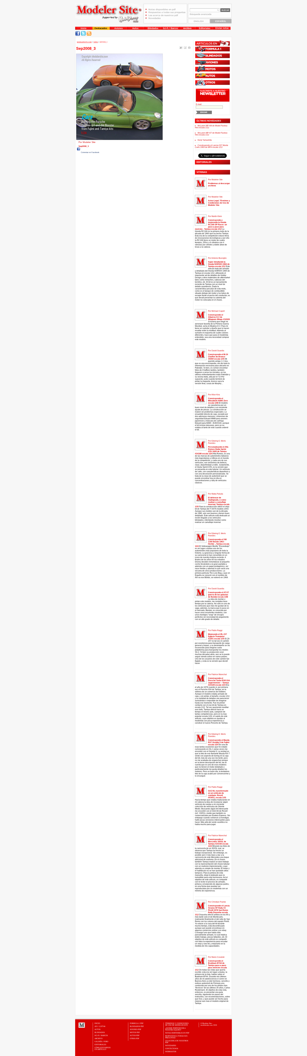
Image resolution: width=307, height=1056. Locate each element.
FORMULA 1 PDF (136, 1023)
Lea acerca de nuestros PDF (176, 1041)
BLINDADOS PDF (137, 1026)
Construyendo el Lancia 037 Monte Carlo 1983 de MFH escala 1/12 (211, 146)
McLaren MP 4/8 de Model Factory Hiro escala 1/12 (211, 127)
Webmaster (170, 1051)
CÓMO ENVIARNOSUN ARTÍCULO (102, 1048)
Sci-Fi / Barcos (101, 1035)
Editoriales (100, 1044)
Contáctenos (171, 1048)
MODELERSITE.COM (84, 42)
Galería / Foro (101, 1041)
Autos (97, 1029)
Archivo (98, 1038)
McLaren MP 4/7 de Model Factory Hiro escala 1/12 (211, 134)
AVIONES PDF (135, 1029)
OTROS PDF (134, 1038)
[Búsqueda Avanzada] (201, 15)
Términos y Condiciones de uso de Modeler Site (177, 1024)
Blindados (99, 1032)
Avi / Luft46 (99, 1026)
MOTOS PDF (135, 1032)
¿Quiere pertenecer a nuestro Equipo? (175, 1029)
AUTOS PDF (134, 1035)
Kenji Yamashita (205, 140)
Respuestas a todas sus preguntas (176, 1037)
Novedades (170, 1045)
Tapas (95, 42)
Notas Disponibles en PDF (177, 1033)
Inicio (97, 1023)
